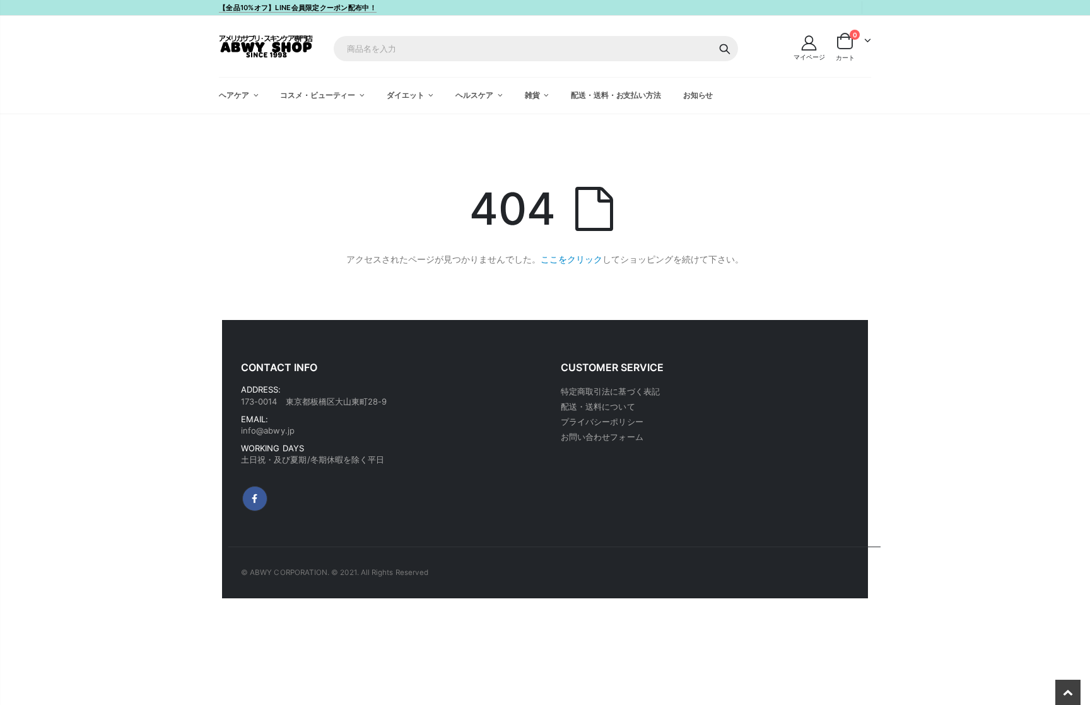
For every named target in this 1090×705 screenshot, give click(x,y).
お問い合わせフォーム (602, 437)
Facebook (254, 498)
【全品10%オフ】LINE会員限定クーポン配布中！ (298, 7)
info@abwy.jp (268, 430)
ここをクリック (571, 259)
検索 (725, 48)
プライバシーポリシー (602, 422)
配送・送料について (598, 406)
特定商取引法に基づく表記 (610, 391)
